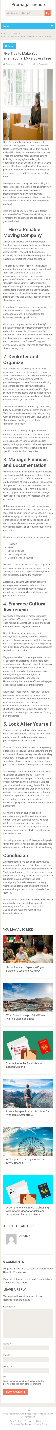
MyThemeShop (28, 1417)
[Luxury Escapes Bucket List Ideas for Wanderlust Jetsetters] (28, 1093)
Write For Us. (15, 1421)
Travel (14, 33)
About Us (40, 1421)
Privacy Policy (40, 1424)
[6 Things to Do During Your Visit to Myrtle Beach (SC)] (28, 1141)
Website (7, 1366)
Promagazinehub (28, 4)
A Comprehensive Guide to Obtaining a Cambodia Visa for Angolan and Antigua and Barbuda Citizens (27, 1211)
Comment (9, 1306)
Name (7, 1343)
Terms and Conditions (20, 1424)
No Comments (42, 64)
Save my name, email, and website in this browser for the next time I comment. (23, 1382)
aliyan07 (24, 1235)
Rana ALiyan (11, 64)
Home (4, 33)
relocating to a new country (34, 899)
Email (6, 1355)
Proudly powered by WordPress (17, 1414)
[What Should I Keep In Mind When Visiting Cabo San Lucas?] (28, 997)
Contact (28, 1421)
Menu (6, 26)
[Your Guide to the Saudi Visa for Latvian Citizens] (28, 1045)
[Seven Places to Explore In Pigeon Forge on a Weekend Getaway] (28, 949)
